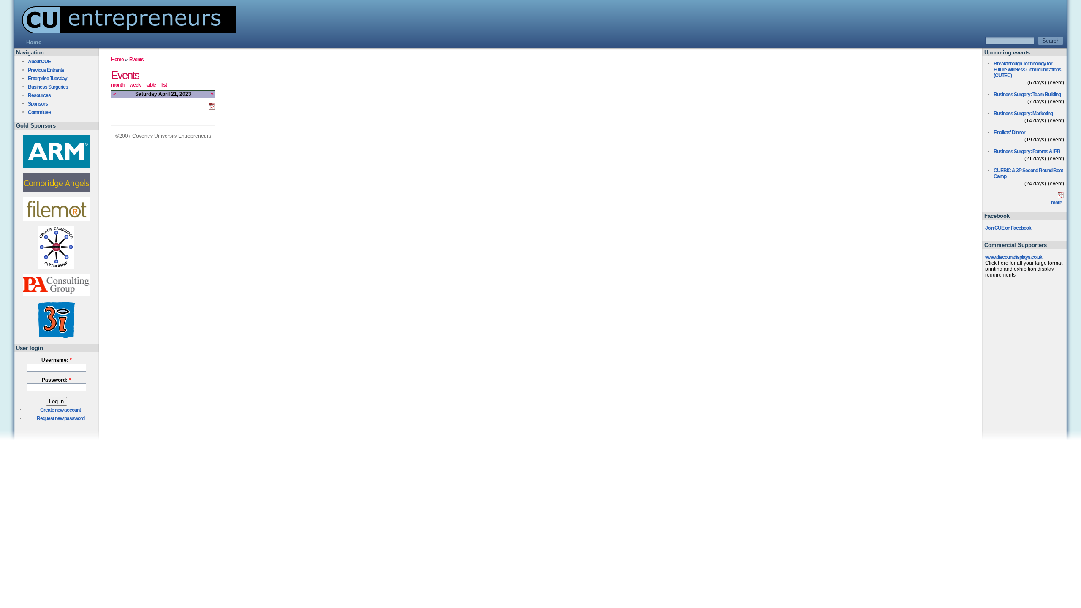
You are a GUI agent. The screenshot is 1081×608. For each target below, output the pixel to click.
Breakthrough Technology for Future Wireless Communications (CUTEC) (1027, 70)
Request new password (60, 418)
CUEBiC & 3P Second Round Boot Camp (1028, 173)
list (164, 85)
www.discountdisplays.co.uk (1013, 257)
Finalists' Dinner (1009, 133)
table (151, 85)
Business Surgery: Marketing (1023, 114)
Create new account (60, 410)
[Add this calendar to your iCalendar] (212, 108)
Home (117, 59)
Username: (56, 360)
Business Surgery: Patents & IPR (1027, 152)
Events (136, 59)
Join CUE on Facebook (1008, 228)
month (117, 85)
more (1056, 203)
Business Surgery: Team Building (1027, 95)
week (135, 85)
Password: (56, 380)
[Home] (125, 31)
